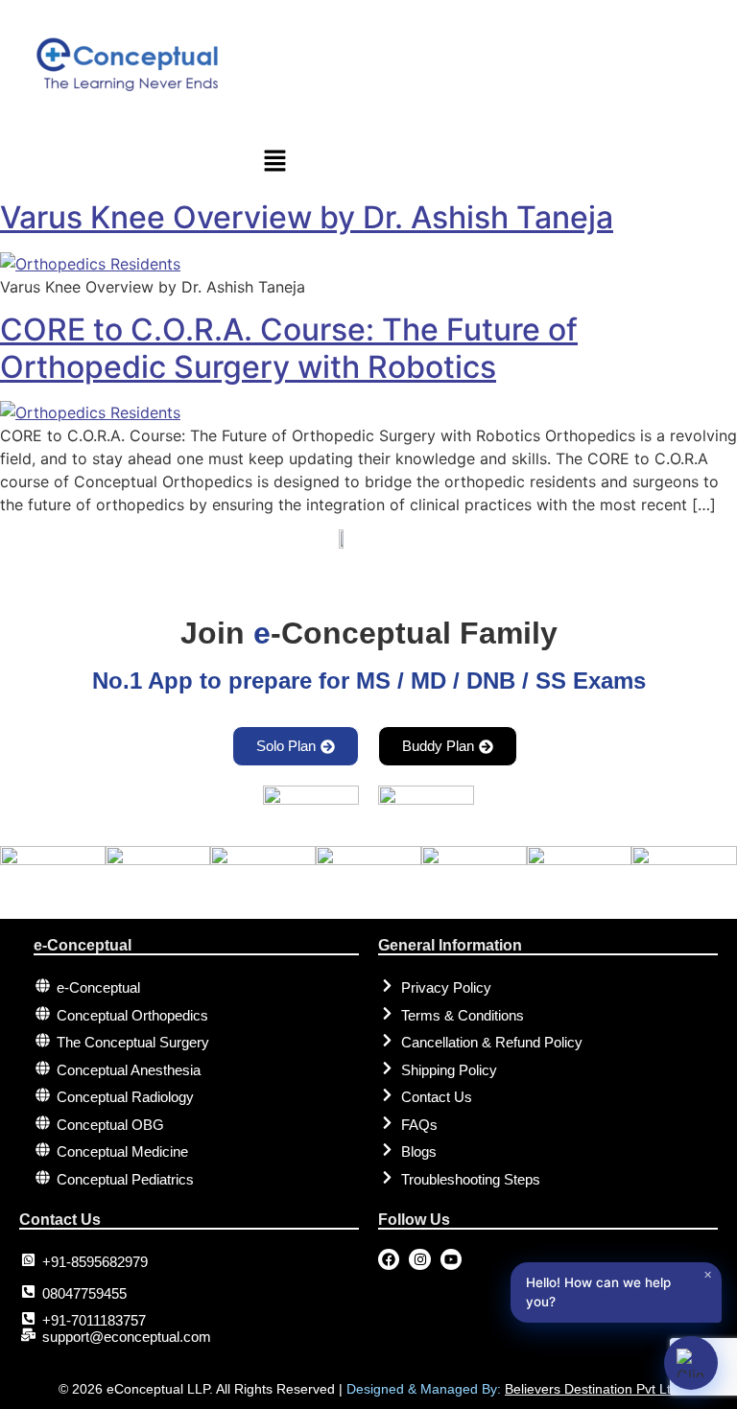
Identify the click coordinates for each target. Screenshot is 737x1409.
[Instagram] (419, 1259)
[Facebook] (388, 1259)
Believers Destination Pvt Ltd (591, 1389)
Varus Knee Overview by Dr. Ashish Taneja (306, 217)
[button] (491, 161)
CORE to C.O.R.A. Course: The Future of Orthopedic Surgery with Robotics (289, 348)
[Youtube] (451, 1259)
